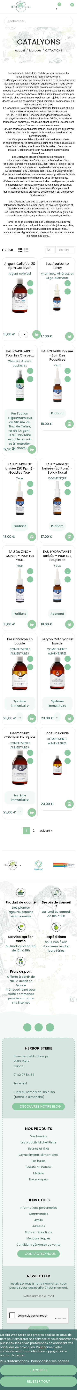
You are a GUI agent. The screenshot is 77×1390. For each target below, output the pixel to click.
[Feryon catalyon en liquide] (57, 673)
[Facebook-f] (27, 1027)
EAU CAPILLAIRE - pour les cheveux (20, 353)
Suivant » (46, 831)
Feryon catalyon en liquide (57, 641)
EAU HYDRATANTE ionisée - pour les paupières (57, 555)
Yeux (57, 365)
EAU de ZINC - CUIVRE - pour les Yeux (20, 555)
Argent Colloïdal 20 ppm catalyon (19, 265)
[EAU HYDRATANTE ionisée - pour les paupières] (57, 585)
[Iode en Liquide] (57, 765)
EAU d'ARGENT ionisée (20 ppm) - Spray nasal (57, 468)
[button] (38, 1106)
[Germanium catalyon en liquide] (19, 767)
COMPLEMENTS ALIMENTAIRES (19, 651)
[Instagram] (50, 1027)
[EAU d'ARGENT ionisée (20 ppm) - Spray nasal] (57, 498)
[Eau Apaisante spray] (57, 297)
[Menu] (6, 6)
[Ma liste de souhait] (57, 6)
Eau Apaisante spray (57, 265)
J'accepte (38, 1370)
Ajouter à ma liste (30, 283)
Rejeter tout (38, 1381)
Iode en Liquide (57, 733)
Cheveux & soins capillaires (20, 363)
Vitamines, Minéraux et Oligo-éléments (57, 276)
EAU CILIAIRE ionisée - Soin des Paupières (57, 355)
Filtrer (7, 250)
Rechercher (68, 21)
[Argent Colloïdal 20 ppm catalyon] (19, 295)
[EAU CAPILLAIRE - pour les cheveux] (19, 385)
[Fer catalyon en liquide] (19, 673)
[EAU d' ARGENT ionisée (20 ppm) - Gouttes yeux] (19, 498)
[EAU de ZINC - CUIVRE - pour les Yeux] (19, 585)
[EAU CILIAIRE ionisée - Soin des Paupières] (57, 385)
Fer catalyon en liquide (20, 641)
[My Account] (63, 6)
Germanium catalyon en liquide (19, 735)
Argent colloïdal (20, 274)
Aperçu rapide (30, 291)
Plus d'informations (14, 1361)
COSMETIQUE (57, 478)
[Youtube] (38, 1027)
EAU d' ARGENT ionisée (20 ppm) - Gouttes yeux (20, 468)
